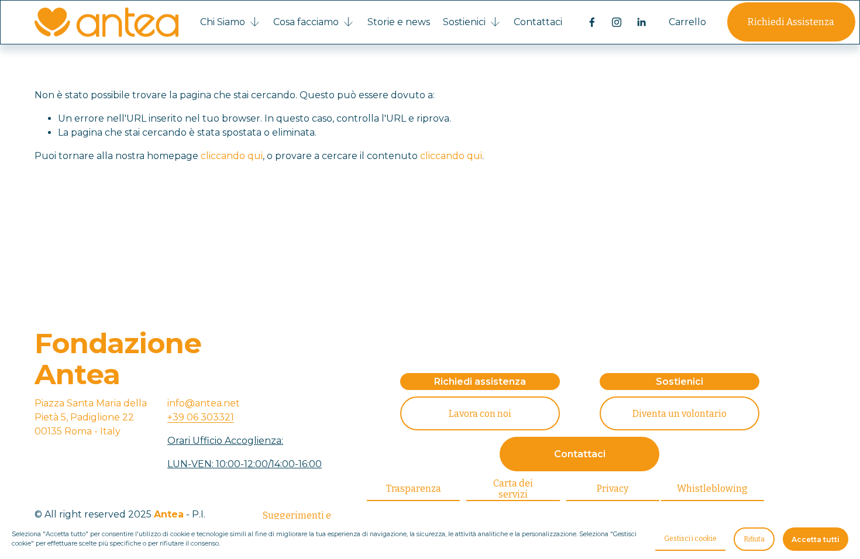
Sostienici (679, 381)
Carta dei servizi (513, 489)
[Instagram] (616, 22)
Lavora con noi (480, 413)
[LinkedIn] (641, 22)
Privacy (612, 488)
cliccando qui (232, 155)
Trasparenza (413, 488)
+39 (200, 417)
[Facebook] (592, 22)
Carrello (687, 21)
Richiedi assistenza (480, 381)
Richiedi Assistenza (791, 21)
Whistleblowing (712, 488)
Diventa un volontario (679, 413)
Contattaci (538, 21)
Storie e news (398, 21)
